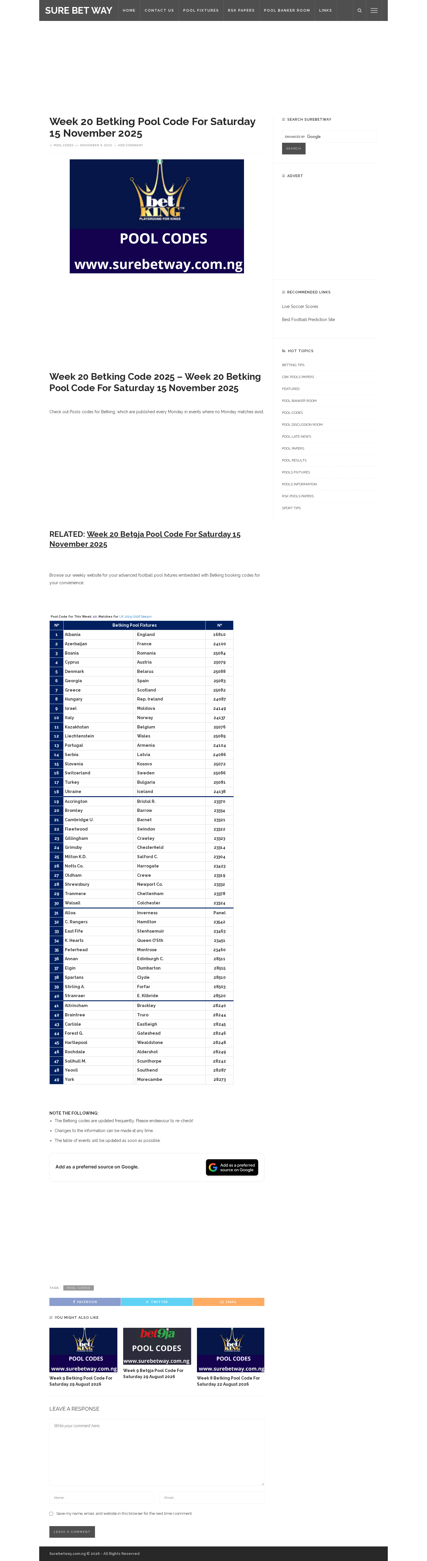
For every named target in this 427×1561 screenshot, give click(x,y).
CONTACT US (159, 10)
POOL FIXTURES (201, 10)
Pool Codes (63, 145)
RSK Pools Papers (298, 496)
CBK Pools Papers (298, 377)
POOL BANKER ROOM (287, 10)
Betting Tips (293, 365)
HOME (129, 10)
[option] (83, 1357)
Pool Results (294, 460)
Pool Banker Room (299, 401)
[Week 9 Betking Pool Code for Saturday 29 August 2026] (83, 1350)
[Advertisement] (213, 64)
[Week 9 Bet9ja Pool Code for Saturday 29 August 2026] (157, 1346)
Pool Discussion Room (302, 425)
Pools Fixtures (296, 472)
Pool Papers (293, 448)
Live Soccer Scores (300, 306)
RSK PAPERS (241, 10)
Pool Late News (296, 436)
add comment (130, 145)
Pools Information (299, 484)
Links (325, 10)
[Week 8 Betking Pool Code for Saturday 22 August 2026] (231, 1350)
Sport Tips (291, 508)
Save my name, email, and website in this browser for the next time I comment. (124, 1513)
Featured (290, 389)
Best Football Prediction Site (308, 319)
